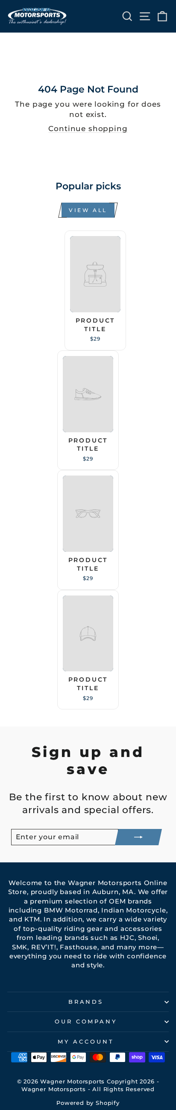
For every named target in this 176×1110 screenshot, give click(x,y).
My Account (86, 1041)
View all (88, 210)
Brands (86, 1001)
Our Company (86, 1021)
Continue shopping (87, 128)
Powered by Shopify (88, 1103)
